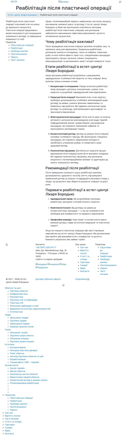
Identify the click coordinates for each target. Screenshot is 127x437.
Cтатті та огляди (13, 421)
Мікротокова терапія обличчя (24, 377)
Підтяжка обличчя (19, 291)
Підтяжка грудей (18, 320)
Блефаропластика (19, 294)
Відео (83, 268)
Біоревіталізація (18, 359)
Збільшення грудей (19, 317)
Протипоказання (19, 54)
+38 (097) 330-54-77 (46, 247)
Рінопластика (16, 297)
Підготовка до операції (22, 45)
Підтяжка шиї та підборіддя (23, 300)
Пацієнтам (10, 395)
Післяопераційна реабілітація (24, 383)
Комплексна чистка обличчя (24, 374)
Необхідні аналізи (19, 51)
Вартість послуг (13, 415)
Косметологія (11, 365)
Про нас (84, 247)
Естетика (9, 344)
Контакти (84, 271)
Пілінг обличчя (17, 353)
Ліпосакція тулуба (19, 332)
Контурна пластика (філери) (23, 350)
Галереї (83, 265)
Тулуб (7, 329)
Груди (8, 314)
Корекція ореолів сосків (22, 326)
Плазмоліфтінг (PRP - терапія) (24, 362)
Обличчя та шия (13, 288)
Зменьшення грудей (19, 323)
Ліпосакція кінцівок (19, 338)
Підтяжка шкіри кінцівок (22, 341)
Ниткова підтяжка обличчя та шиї (26, 356)
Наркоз (14, 57)
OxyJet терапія (17, 368)
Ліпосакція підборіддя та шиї (24, 306)
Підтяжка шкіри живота (21, 335)
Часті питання (17, 60)
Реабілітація (17, 48)
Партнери (85, 262)
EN (15, 1)
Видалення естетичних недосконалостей (30, 309)
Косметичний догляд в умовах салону (28, 380)
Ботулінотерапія (18, 347)
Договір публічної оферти (48, 279)
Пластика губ (16, 303)
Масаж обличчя (17, 371)
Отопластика (16, 311)
